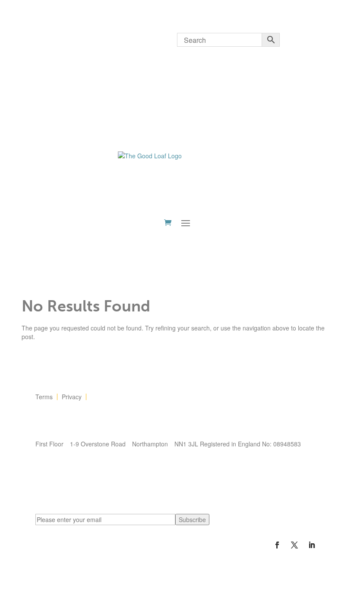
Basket (110, 65)
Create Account (76, 65)
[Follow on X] (294, 545)
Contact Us (106, 396)
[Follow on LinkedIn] (312, 545)
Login (43, 39)
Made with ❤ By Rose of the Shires (83, 462)
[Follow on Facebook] (277, 545)
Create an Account (82, 38)
